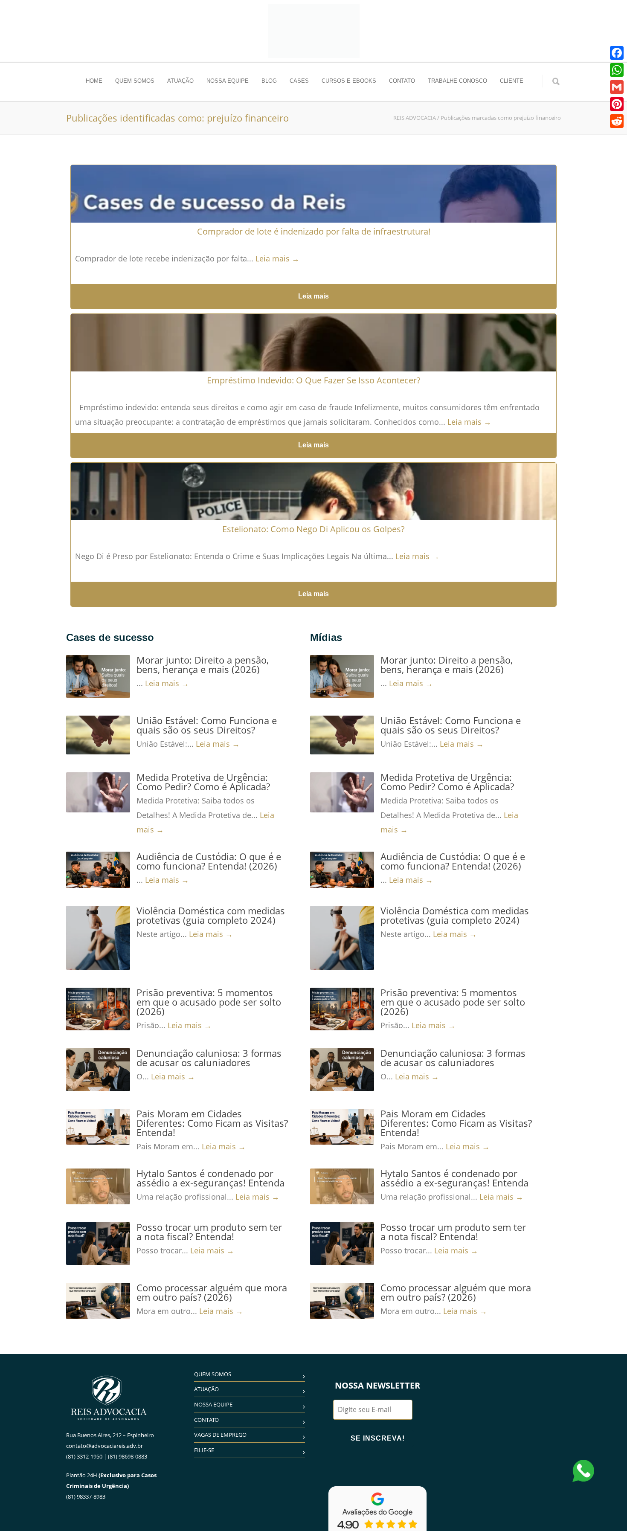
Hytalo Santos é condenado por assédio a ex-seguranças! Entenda (210, 1178)
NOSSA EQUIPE (227, 81)
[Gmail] (616, 87)
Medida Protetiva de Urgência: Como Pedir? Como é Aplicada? (203, 782)
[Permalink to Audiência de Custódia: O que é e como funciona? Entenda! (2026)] (98, 869)
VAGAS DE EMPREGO (220, 1434)
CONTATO (402, 81)
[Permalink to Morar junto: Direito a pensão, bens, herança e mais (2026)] (98, 676)
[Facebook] (616, 52)
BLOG (269, 81)
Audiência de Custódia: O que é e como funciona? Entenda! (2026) (208, 861)
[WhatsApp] (616, 69)
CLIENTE (511, 81)
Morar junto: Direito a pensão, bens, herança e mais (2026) (202, 664)
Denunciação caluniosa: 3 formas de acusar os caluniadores (209, 1058)
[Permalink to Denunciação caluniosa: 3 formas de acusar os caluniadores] (98, 1069)
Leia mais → (277, 258)
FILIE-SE (204, 1450)
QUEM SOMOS (134, 81)
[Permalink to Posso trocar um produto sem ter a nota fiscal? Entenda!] (98, 1243)
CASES (299, 81)
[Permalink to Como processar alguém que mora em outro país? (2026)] (98, 1301)
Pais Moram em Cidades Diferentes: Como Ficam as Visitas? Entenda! (212, 1123)
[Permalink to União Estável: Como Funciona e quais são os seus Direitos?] (98, 735)
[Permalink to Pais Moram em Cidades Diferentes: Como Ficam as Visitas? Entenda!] (98, 1127)
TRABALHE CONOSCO (457, 81)
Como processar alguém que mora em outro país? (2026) (211, 1292)
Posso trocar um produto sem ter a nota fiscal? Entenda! (209, 1232)
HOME (94, 81)
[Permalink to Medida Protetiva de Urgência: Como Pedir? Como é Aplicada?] (98, 792)
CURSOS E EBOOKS (349, 81)
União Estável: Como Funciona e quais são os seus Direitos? (206, 725)
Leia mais (313, 296)
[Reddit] (616, 121)
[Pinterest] (616, 104)
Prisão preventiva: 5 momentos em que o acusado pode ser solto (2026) (208, 1002)
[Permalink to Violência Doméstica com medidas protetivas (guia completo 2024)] (98, 938)
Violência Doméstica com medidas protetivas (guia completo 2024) (210, 915)
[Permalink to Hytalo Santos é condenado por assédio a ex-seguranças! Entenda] (98, 1186)
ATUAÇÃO (180, 81)
